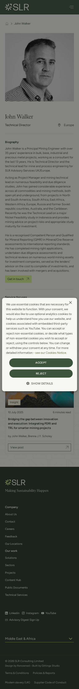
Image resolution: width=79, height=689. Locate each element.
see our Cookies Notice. (51, 353)
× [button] (70, 302)
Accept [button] (40, 362)
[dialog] (39, 344)
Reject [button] (41, 373)
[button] (39, 383)
